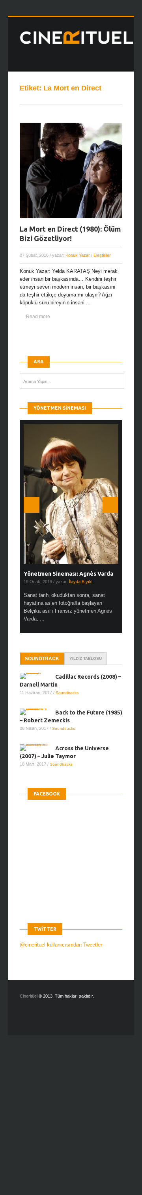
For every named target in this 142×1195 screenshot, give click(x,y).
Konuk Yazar (77, 255)
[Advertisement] (71, 1122)
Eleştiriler (102, 255)
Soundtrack (42, 658)
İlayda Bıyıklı (81, 581)
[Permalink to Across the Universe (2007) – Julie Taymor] (37, 747)
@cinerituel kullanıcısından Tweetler (61, 945)
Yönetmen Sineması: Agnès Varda (68, 574)
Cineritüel (28, 996)
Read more (38, 316)
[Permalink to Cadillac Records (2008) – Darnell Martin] (37, 676)
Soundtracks (67, 692)
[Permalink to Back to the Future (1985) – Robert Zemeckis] (37, 712)
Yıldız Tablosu (85, 658)
